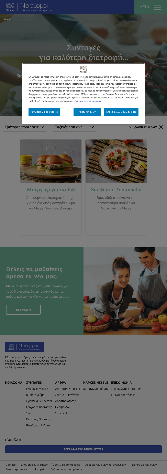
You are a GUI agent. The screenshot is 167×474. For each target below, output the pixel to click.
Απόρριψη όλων (87, 112)
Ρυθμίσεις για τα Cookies (44, 112)
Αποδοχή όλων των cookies (121, 112)
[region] (83, 93)
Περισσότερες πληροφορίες (88, 101)
